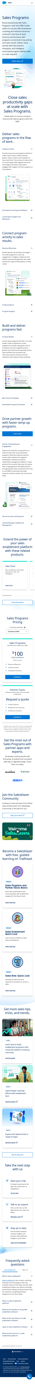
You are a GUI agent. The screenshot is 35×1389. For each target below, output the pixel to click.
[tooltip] (24, 633)
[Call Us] (29, 1376)
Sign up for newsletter (18, 1253)
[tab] (10, 1280)
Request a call (16, 1227)
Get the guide (10, 1068)
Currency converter (16, 633)
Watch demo (16, 61)
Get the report (10, 1112)
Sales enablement (8, 1290)
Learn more (18, 440)
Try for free (14, 1203)
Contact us (17, 683)
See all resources (17, 1165)
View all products (17, 608)
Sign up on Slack (16, 821)
